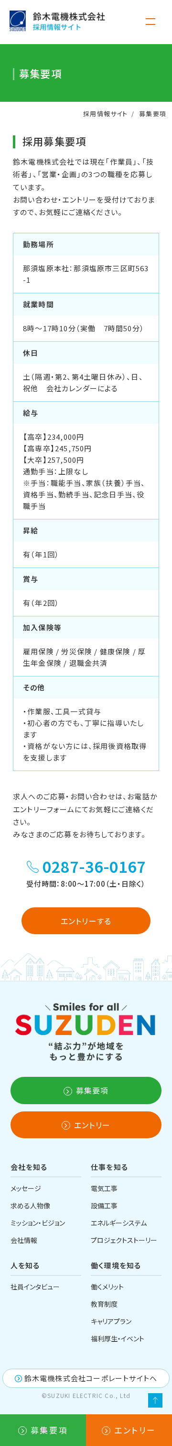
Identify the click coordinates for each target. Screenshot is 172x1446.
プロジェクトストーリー (124, 1240)
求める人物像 (30, 1205)
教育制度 (104, 1304)
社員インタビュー (35, 1286)
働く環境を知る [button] (116, 1265)
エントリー (135, 1430)
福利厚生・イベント (117, 1338)
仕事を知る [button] (109, 1167)
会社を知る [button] (29, 1167)
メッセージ (26, 1188)
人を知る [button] (25, 1265)
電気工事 (104, 1188)
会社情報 (24, 1240)
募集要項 (49, 1430)
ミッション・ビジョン (38, 1223)
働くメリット (107, 1286)
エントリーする (86, 921)
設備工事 (104, 1205)
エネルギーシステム (119, 1223)
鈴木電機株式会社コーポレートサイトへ (91, 1378)
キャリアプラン (111, 1321)
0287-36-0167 (94, 866)
